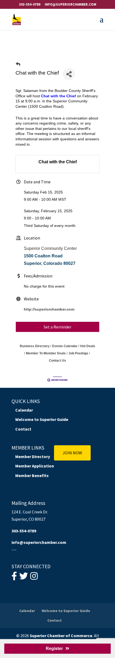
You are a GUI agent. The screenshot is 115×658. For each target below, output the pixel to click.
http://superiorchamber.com (49, 309)
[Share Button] (69, 74)
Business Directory (34, 346)
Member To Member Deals (46, 353)
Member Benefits (32, 475)
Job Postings (78, 353)
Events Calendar (65, 346)
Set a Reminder (57, 327)
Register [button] (54, 648)
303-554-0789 (29, 4)
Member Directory (32, 456)
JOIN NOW (72, 452)
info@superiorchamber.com (38, 542)
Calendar (24, 410)
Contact (23, 429)
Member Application (34, 466)
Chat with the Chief (58, 96)
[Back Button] (18, 64)
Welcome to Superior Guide (41, 419)
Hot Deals (87, 346)
